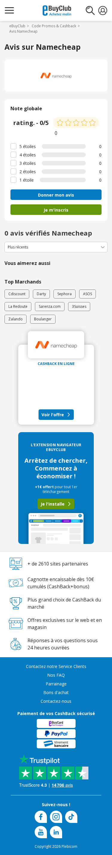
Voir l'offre (53, 414)
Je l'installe (53, 504)
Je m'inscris (56, 210)
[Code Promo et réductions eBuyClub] (57, 10)
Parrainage (56, 684)
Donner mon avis (56, 195)
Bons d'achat (56, 692)
